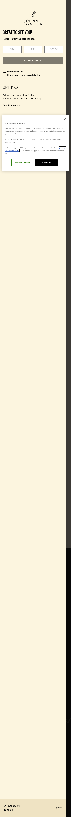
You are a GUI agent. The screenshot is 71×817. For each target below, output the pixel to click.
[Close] (64, 119)
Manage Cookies (22, 162)
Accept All (46, 162)
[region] (35, 143)
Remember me (15, 71)
